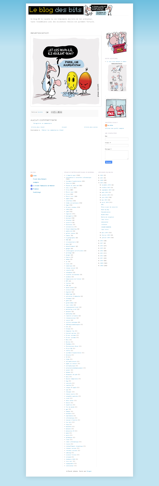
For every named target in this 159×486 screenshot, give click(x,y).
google (68, 248)
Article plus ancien (91, 127)
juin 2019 (105, 197)
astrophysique (70, 365)
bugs (67, 205)
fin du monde (70, 407)
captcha (68, 385)
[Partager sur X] (56, 112)
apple (67, 198)
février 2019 (106, 235)
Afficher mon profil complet (114, 128)
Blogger (89, 471)
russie (68, 444)
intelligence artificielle (74, 250)
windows (68, 276)
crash (67, 398)
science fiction (71, 454)
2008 (102, 265)
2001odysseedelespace (73, 324)
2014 (102, 250)
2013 (102, 253)
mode (67, 433)
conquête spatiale (72, 396)
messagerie (69, 216)
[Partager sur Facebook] (59, 112)
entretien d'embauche (73, 296)
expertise (69, 404)
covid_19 (69, 289)
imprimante (69, 415)
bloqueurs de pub (71, 374)
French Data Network (39, 179)
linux (67, 263)
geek (67, 300)
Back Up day (105, 209)
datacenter (104, 222)
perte (67, 435)
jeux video (69, 305)
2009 (102, 263)
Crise (67, 194)
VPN (67, 285)
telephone (69, 272)
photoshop (69, 313)
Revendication (105, 212)
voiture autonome (71, 322)
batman (68, 372)
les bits (40, 112)
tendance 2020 (70, 459)
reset (67, 439)
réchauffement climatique (74, 446)
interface (69, 200)
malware (68, 428)
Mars (67, 339)
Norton (68, 342)
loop (67, 424)
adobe (67, 259)
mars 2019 (105, 232)
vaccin (68, 320)
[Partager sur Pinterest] (61, 112)
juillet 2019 (106, 195)
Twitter (68, 283)
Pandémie (69, 344)
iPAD (67, 209)
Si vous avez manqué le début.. (117, 61)
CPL (67, 326)
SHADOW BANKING (106, 227)
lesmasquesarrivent (72, 307)
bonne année (70, 287)
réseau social (70, 268)
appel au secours (71, 363)
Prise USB (69, 348)
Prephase (36, 189)
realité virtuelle (72, 315)
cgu (67, 389)
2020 (102, 180)
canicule (69, 383)
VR (66, 357)
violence (104, 224)
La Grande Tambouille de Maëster (44, 185)
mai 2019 (105, 200)
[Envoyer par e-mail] (52, 112)
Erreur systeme (71, 335)
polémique (69, 437)
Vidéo (67, 359)
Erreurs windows (71, 207)
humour (68, 235)
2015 (102, 248)
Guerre (68, 257)
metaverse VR (70, 431)
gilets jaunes (70, 233)
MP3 (67, 281)
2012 (102, 255)
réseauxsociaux (71, 318)
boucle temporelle (72, 378)
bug (67, 381)
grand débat (70, 302)
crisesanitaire (71, 242)
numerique (69, 265)
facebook (69, 298)
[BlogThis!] (54, 112)
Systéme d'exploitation (73, 181)
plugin (68, 255)
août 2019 (105, 192)
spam (67, 211)
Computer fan (70, 331)
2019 (102, 182)
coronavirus (70, 226)
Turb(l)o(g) (37, 192)
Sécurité (69, 183)
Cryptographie (70, 237)
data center (70, 400)
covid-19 (69, 222)
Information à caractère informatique (78, 177)
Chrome (68, 328)
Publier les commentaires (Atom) (52, 130)
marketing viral (71, 309)
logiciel (69, 213)
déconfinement (70, 246)
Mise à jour (70, 192)
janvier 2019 (106, 237)
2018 (102, 240)
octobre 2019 (106, 187)
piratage (69, 252)
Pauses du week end (72, 185)
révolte (68, 270)
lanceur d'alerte (71, 420)
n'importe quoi (71, 175)
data (67, 244)
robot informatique (72, 441)
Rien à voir (70, 196)
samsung (68, 452)
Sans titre (104, 219)
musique (68, 218)
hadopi (68, 411)
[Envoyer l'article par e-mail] (47, 112)
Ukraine (68, 355)
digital (68, 292)
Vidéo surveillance (72, 203)
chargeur (69, 391)
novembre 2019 (107, 185)
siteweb (68, 457)
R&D (67, 239)
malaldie (69, 426)
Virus (67, 189)
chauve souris (70, 394)
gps (67, 409)
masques (68, 311)
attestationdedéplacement (74, 368)
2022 (102, 175)
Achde (35, 175)
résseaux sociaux (71, 450)
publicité (69, 231)
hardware (69, 413)
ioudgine (36, 182)
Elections (69, 224)
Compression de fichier (73, 279)
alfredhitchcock (71, 361)
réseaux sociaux (71, 448)
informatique (70, 418)
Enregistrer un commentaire (43, 123)
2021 (102, 178)
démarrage (69, 294)
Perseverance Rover (72, 346)
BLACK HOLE (104, 214)
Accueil (64, 127)
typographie (70, 463)
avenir (68, 370)
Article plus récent (37, 127)
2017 (102, 243)
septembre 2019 (107, 190)
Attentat (69, 220)
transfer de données (72, 274)
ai (66, 261)
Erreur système (71, 337)
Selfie (68, 350)
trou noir (69, 461)
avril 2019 (105, 202)
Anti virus (69, 187)
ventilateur (70, 465)
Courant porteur (71, 333)
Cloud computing (71, 229)
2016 (102, 245)
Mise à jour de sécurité (109, 207)
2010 (102, 260)
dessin (68, 402)
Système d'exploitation (73, 352)
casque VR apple (71, 387)
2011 (102, 258)
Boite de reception (107, 217)
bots (67, 376)
